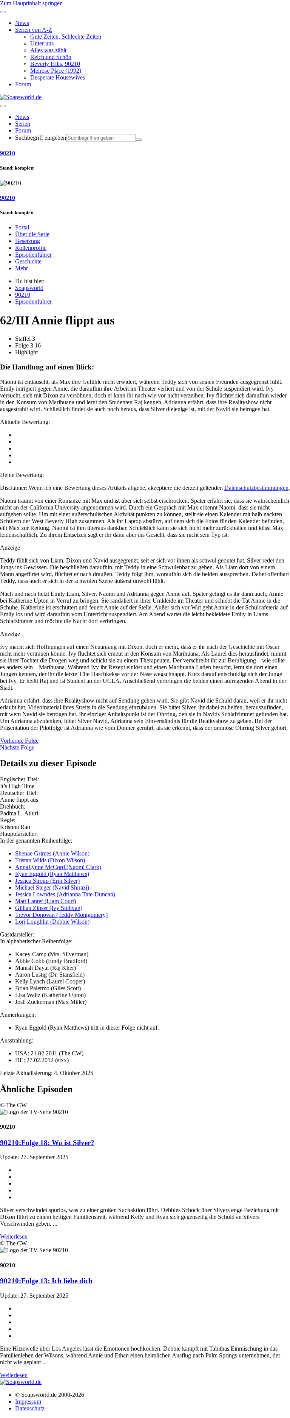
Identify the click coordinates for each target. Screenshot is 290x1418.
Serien (22, 123)
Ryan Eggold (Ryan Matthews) (52, 874)
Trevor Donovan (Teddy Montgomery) (61, 915)
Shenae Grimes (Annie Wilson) (52, 853)
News (22, 117)
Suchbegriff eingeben (40, 137)
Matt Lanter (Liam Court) (45, 901)
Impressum (28, 1401)
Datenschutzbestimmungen (256, 488)
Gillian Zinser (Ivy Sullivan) (48, 908)
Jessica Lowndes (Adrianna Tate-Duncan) (65, 894)
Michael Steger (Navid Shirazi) (52, 887)
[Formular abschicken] (139, 140)
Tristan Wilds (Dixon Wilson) (50, 860)
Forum (23, 130)
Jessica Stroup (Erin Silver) (47, 880)
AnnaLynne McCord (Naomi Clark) (58, 867)
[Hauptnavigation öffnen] (3, 106)
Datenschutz (30, 1408)
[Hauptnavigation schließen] (3, 12)
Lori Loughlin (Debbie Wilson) (52, 921)
